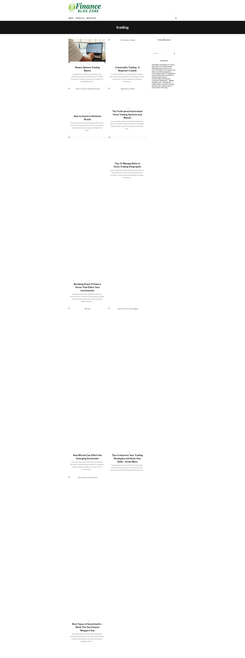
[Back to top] (239, 652)
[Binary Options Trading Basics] (87, 51)
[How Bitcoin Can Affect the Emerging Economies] (87, 379)
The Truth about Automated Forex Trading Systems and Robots (127, 114)
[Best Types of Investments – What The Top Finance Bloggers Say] (87, 548)
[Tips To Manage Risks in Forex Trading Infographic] (127, 147)
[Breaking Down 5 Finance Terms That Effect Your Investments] (87, 208)
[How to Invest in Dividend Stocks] (87, 100)
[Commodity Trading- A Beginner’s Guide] (127, 51)
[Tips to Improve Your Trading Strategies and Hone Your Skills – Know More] (127, 379)
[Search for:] (164, 53)
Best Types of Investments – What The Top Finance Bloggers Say (87, 627)
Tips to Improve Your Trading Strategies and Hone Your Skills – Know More (127, 458)
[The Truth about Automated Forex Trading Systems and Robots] (127, 97)
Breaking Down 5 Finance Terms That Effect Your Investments (87, 287)
